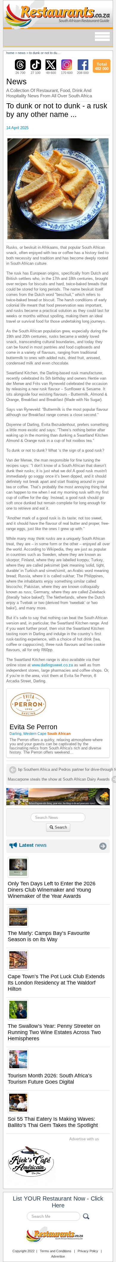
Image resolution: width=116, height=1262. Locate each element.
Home (10, 53)
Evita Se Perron (33, 727)
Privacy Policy (88, 1251)
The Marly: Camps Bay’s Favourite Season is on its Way (49, 936)
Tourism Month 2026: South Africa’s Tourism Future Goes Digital (50, 1079)
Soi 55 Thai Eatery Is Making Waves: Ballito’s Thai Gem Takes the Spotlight (53, 1122)
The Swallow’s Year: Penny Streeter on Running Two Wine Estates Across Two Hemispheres (54, 1032)
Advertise (58, 1256)
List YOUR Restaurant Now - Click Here (58, 1202)
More (103, 846)
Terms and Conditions (55, 1251)
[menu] (102, 37)
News (22, 53)
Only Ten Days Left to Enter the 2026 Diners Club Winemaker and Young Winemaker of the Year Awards (51, 890)
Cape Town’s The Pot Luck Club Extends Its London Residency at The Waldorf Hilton (56, 983)
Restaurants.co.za (58, 1235)
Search (60, 827)
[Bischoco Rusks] (58, 189)
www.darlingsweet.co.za (52, 665)
